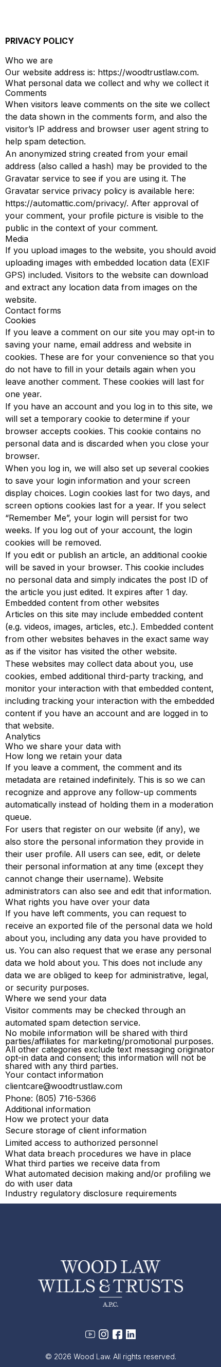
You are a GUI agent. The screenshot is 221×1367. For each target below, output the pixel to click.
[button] (203, 27)
